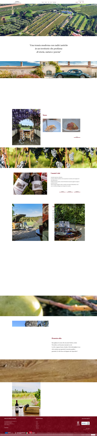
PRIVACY (89, 428)
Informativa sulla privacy (70, 434)
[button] (80, 2)
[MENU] (83, 2)
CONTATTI (6, 427)
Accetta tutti (93, 434)
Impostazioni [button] (82, 434)
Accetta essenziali (88, 434)
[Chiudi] (96, 434)
